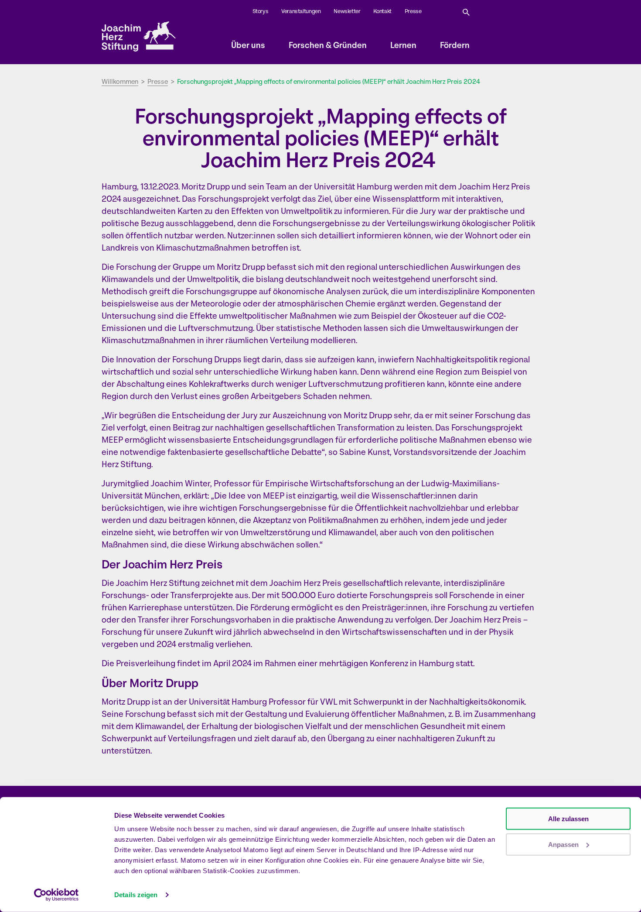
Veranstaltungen (300, 11)
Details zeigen (135, 894)
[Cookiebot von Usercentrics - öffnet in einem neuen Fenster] (56, 895)
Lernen (403, 46)
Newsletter (347, 11)
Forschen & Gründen (328, 46)
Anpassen (563, 844)
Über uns (248, 46)
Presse (413, 11)
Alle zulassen (568, 819)
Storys (260, 11)
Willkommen (120, 82)
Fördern (455, 46)
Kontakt (382, 11)
